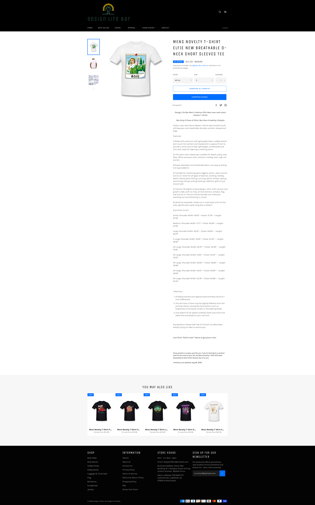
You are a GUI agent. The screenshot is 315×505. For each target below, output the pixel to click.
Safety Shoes (93, 466)
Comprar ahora (200, 97)
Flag (89, 477)
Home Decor (148, 28)
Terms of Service (129, 473)
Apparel (132, 28)
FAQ (124, 485)
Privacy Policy (128, 470)
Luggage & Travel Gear (97, 473)
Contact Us (127, 466)
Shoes (118, 28)
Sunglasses (92, 485)
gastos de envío (199, 65)
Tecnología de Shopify (112, 501)
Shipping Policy (129, 481)
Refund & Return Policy (132, 477)
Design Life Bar (98, 501)
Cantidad (219, 75)
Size (195, 75)
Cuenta (225, 28)
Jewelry (165, 28)
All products (92, 462)
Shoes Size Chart (130, 489)
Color (175, 75)
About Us (126, 462)
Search (125, 458)
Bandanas (91, 481)
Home (90, 28)
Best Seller (103, 28)
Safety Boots (93, 470)
